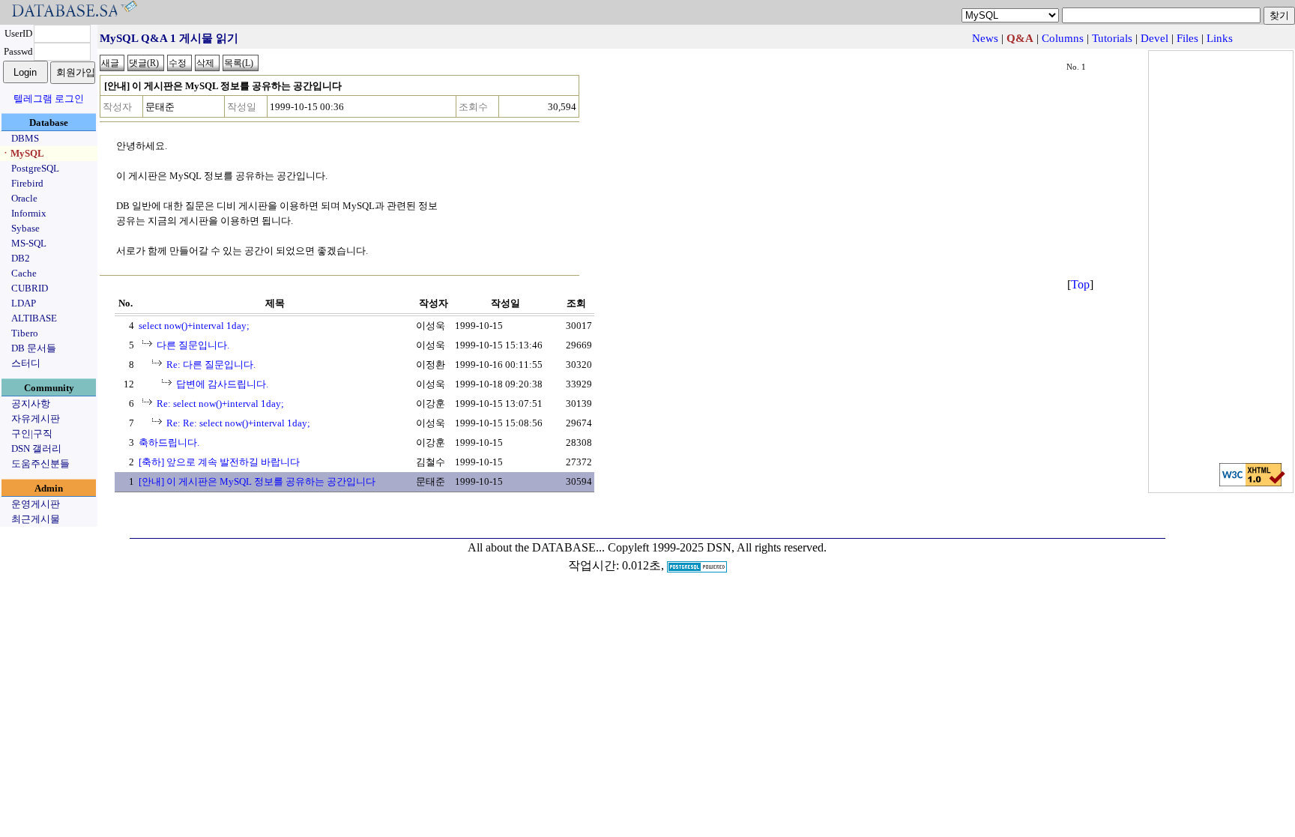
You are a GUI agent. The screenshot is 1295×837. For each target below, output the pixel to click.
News (985, 38)
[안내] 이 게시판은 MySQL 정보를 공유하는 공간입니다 (257, 481)
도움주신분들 (40, 463)
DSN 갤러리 (36, 448)
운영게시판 (35, 504)
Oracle (24, 198)
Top (1080, 284)
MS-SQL (28, 243)
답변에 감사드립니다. (222, 384)
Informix (28, 213)
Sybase (25, 228)
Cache (24, 273)
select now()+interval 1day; (194, 325)
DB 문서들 (33, 348)
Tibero (24, 333)
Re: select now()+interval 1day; (220, 403)
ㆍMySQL (22, 153)
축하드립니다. (169, 442)
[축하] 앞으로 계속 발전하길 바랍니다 (219, 462)
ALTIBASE (34, 318)
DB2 (20, 258)
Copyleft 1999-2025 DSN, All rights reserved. (717, 547)
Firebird (27, 183)
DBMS (25, 138)
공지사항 (30, 403)
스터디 (25, 363)
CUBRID (29, 288)
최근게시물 (35, 519)
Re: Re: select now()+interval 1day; (238, 423)
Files (1187, 38)
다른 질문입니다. (193, 345)
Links (1220, 38)
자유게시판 (35, 418)
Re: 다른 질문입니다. (211, 364)
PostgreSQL (35, 168)
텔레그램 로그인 (48, 98)
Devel (1154, 38)
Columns (1063, 38)
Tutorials (1112, 38)
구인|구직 (31, 433)
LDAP (23, 303)
